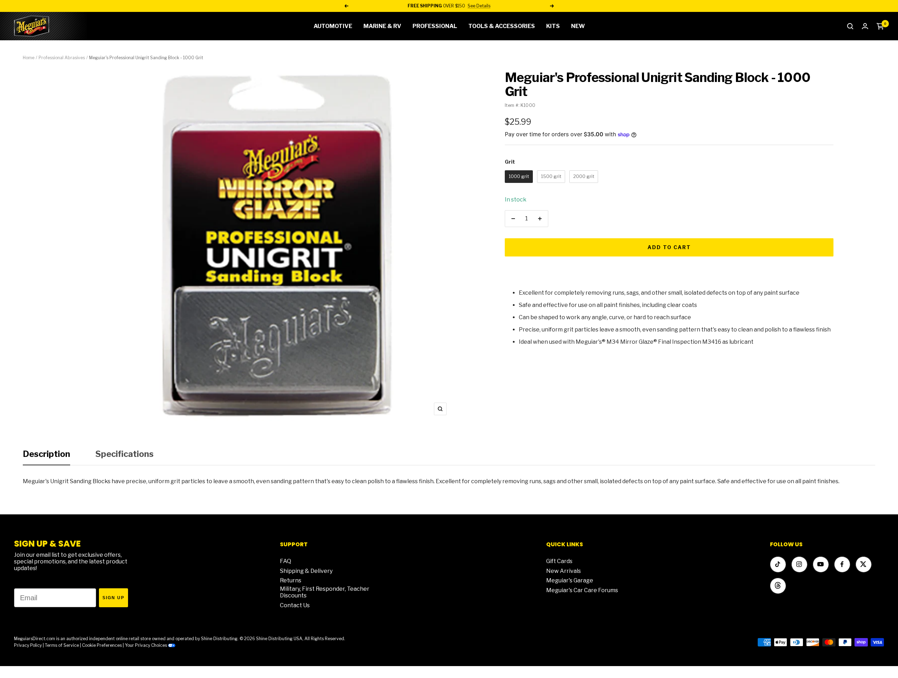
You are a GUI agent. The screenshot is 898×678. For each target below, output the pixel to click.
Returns (290, 580)
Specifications (124, 454)
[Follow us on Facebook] (842, 564)
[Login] (865, 26)
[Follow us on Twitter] (863, 564)
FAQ (285, 561)
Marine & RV (382, 26)
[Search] (850, 26)
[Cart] (880, 26)
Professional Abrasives (62, 57)
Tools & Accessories (501, 26)
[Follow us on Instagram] (799, 564)
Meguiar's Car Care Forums (582, 590)
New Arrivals (563, 571)
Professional (435, 26)
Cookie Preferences (102, 645)
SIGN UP (113, 597)
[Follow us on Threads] (778, 586)
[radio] (519, 176)
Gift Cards (559, 561)
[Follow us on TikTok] (778, 564)
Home (28, 57)
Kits (553, 26)
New (578, 26)
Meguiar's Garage (569, 580)
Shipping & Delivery (306, 571)
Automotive (333, 26)
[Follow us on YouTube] (821, 564)
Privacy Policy (28, 645)
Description (46, 454)
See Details (479, 5)
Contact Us (295, 605)
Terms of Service (62, 645)
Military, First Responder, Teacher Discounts (324, 592)
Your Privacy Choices (146, 645)
